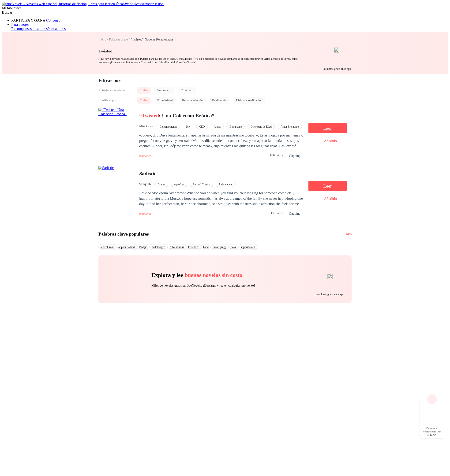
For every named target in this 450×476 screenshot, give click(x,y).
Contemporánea (168, 126)
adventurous (107, 247)
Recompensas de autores (29, 29)
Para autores (20, 24)
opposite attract (126, 247)
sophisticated (248, 247)
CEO (202, 126)
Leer (327, 128)
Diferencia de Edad (261, 126)
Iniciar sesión (154, 4)
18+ (188, 126)
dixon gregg (219, 247)
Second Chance (201, 184)
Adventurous (176, 247)
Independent (225, 184)
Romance (145, 156)
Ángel (217, 126)
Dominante (235, 126)
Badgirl (143, 247)
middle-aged (158, 247)
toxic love (193, 247)
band (206, 247)
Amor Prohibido (290, 126)
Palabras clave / (120, 39)
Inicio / (103, 39)
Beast (233, 247)
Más (349, 234)
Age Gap (179, 184)
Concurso (52, 20)
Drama (161, 184)
